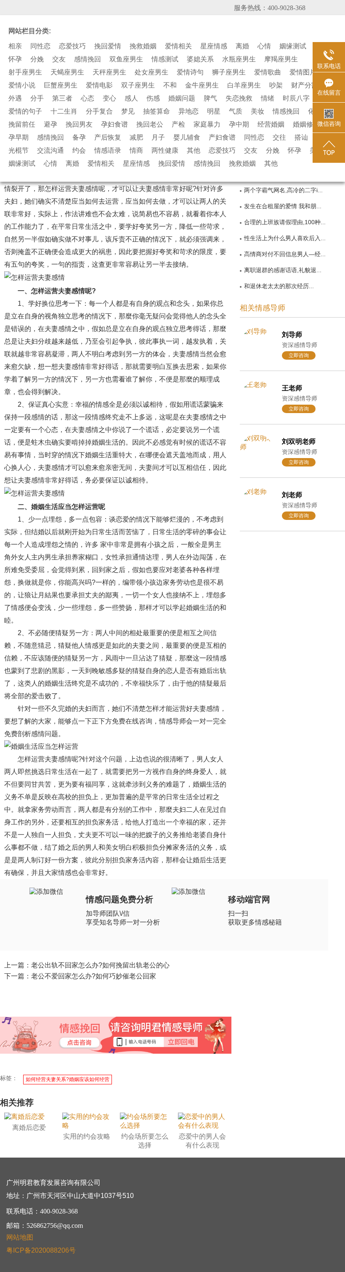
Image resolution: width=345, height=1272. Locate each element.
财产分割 (304, 85)
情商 (136, 150)
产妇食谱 (222, 137)
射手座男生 (25, 72)
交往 (279, 137)
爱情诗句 (190, 72)
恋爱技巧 (72, 46)
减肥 (136, 137)
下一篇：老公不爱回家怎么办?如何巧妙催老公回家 (80, 976)
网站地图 (19, 1237)
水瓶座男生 (239, 59)
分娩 (37, 59)
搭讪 (301, 137)
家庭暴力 (207, 124)
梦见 (128, 111)
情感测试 (164, 59)
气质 (235, 111)
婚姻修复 (306, 124)
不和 (170, 85)
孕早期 (18, 137)
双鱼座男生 (126, 59)
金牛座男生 (202, 85)
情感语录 (107, 150)
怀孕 (15, 59)
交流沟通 (50, 150)
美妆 (257, 111)
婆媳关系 (200, 59)
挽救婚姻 (143, 46)
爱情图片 (302, 72)
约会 (79, 150)
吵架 (276, 85)
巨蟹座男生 (60, 85)
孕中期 (239, 124)
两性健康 (164, 150)
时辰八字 (296, 98)
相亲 (15, 46)
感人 (131, 98)
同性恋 (40, 46)
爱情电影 (99, 85)
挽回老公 (149, 124)
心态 (87, 98)
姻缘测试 (292, 46)
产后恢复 (107, 137)
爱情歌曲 (267, 72)
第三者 (62, 98)
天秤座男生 (109, 72)
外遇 (15, 98)
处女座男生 (151, 72)
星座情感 (213, 46)
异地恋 (188, 111)
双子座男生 (138, 85)
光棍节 (18, 150)
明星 (213, 111)
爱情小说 (21, 85)
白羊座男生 (244, 85)
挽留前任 (21, 124)
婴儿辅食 (186, 137)
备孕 (79, 137)
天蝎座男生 (67, 72)
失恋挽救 (239, 98)
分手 (37, 98)
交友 (59, 59)
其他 (193, 150)
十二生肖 (63, 111)
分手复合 (99, 111)
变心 (109, 98)
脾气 (210, 98)
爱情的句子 (25, 111)
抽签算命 (156, 111)
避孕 (50, 124)
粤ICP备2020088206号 (41, 1250)
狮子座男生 (229, 72)
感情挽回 (87, 59)
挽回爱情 (107, 46)
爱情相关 (178, 46)
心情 (264, 46)
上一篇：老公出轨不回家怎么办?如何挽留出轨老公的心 (87, 965)
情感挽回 (286, 111)
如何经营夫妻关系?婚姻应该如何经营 (67, 1079)
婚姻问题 (181, 98)
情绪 (267, 98)
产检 (178, 124)
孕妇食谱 (114, 124)
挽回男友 (79, 124)
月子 (158, 137)
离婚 (242, 46)
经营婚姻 (270, 124)
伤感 (153, 98)
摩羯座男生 (281, 59)
